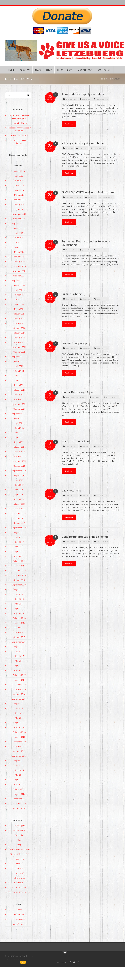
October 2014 (19, 808)
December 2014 (19, 798)
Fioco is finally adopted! (77, 343)
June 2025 (19, 237)
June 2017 (19, 656)
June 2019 (19, 542)
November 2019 (19, 518)
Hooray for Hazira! (19, 123)
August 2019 (19, 532)
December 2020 (19, 456)
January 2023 (19, 337)
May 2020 (19, 489)
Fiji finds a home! (73, 294)
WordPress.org (19, 924)
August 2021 (19, 418)
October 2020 (19, 466)
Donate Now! (85, 70)
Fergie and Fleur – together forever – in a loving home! (88, 243)
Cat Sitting (19, 835)
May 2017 (19, 661)
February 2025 (19, 256)
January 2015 (19, 794)
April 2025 (19, 247)
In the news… (19, 868)
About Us (25, 70)
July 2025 (19, 233)
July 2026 (19, 176)
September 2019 (19, 527)
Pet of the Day (65, 70)
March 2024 (19, 309)
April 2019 (19, 551)
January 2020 (19, 508)
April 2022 (19, 380)
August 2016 (19, 703)
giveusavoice (86, 99)
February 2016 (19, 732)
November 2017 (19, 632)
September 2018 (19, 585)
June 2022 (19, 371)
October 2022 (19, 352)
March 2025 (19, 252)
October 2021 (19, 409)
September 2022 (19, 356)
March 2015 (19, 784)
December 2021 (19, 399)
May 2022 (19, 375)
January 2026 (19, 204)
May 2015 (19, 775)
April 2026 (19, 190)
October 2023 (19, 328)
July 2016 (19, 708)
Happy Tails (72, 99)
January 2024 (19, 318)
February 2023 (19, 333)
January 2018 (19, 623)
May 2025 (19, 242)
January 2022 (19, 394)
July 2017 (19, 651)
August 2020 (19, 475)
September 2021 (19, 413)
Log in (19, 909)
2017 (109, 79)
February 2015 (19, 789)
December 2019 (19, 513)
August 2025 (19, 228)
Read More (69, 124)
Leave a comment (102, 99)
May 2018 (19, 604)
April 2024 (19, 304)
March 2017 (19, 670)
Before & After (70, 397)
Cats (67, 99)
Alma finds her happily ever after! (83, 94)
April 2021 (19, 437)
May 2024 (19, 299)
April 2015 (19, 779)
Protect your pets (19, 887)
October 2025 (19, 218)
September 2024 (19, 280)
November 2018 (19, 575)
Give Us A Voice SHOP (19, 854)
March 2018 (19, 613)
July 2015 (19, 765)
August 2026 (19, 171)
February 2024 (19, 314)
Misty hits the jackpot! (76, 441)
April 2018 (19, 608)
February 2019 (19, 561)
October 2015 (19, 751)
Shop (49, 70)
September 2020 (19, 470)
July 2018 (19, 594)
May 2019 (19, 546)
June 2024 (19, 295)
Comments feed (19, 919)
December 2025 (19, 209)
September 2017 (19, 642)
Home (11, 70)
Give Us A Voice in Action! (74, 197)
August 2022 (19, 361)
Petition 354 (19, 882)
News (38, 70)
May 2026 (19, 185)
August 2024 (19, 285)
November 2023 (19, 323)
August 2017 (19, 646)
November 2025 (19, 214)
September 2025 (19, 223)
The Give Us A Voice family (19, 892)
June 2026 (19, 180)
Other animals (19, 878)
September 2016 (19, 699)
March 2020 (19, 499)
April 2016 (19, 722)
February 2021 (19, 447)
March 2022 (19, 385)
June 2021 (19, 428)
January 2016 (19, 737)
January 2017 (19, 680)
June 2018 (19, 599)
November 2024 (19, 271)
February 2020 (19, 504)
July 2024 (19, 290)
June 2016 (19, 713)
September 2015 (19, 756)
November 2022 (19, 347)
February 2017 (19, 675)
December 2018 (19, 570)
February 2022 (19, 390)
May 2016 (19, 718)
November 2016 (19, 689)
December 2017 (19, 627)
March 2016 (19, 727)
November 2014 (19, 803)
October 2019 (19, 523)
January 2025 (19, 261)
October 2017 (19, 637)
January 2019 (19, 565)
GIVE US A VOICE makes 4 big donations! (88, 192)
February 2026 (19, 199)
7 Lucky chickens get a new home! (84, 143)
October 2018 (19, 580)
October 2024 (19, 276)
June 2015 (19, 770)
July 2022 (19, 366)
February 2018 (19, 618)
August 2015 (19, 760)
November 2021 (19, 404)
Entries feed (19, 914)
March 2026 (19, 195)
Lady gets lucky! (72, 490)
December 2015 (19, 741)
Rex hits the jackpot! (19, 135)
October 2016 (19, 694)
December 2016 (19, 684)
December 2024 (19, 266)
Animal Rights (19, 825)
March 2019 (19, 556)
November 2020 (19, 461)
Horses (19, 863)
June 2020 (19, 485)
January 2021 (19, 451)
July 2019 (19, 537)
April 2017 (19, 665)
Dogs (67, 299)
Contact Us (104, 70)
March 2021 (19, 442)
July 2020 (19, 480)
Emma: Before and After (78, 392)
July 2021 (19, 423)
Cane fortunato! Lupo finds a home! (85, 536)
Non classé (19, 873)
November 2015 (19, 746)
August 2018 (19, 589)
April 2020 (19, 494)
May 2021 (19, 432)
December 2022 (19, 342)
